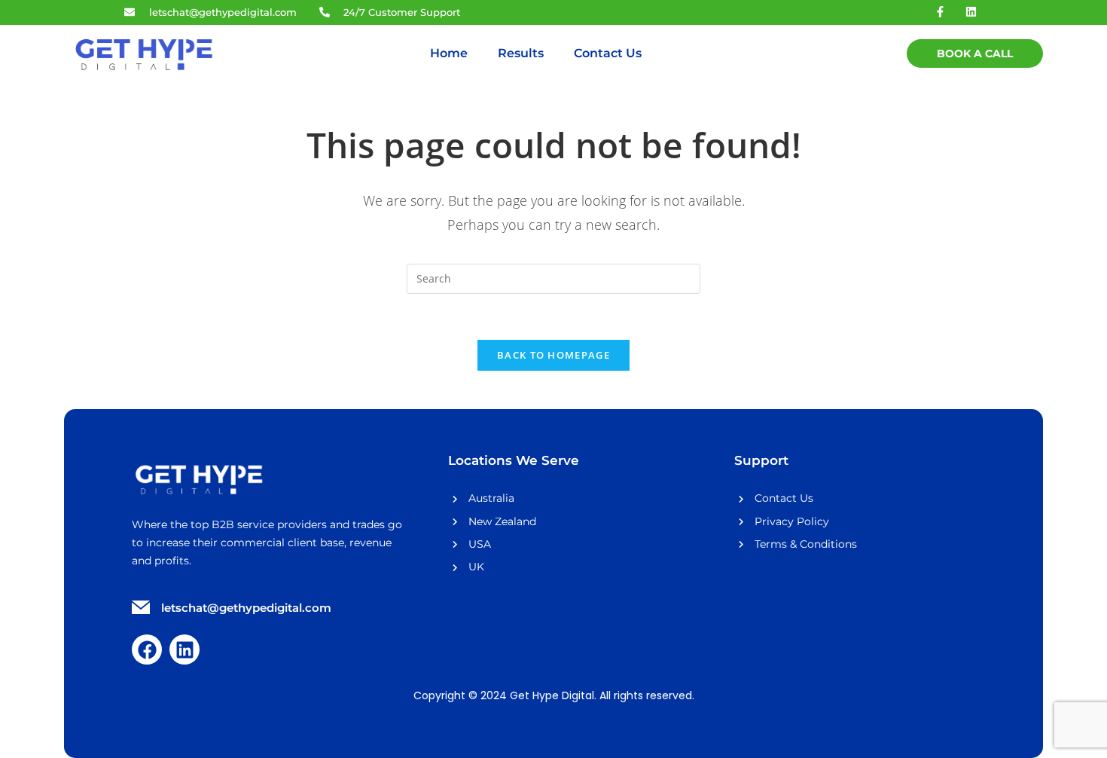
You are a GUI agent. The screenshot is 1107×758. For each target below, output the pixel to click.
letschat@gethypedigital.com (246, 608)
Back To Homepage (553, 355)
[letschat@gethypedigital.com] (141, 609)
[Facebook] (147, 649)
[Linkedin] (971, 11)
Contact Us (608, 53)
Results (521, 53)
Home (449, 53)
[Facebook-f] (940, 11)
